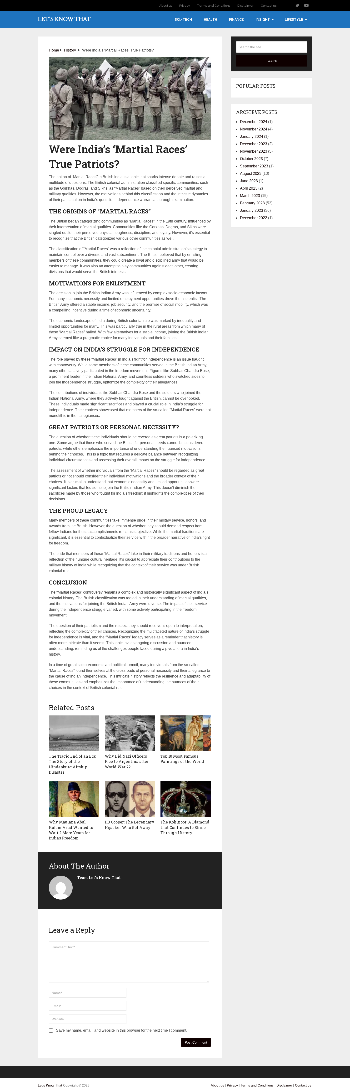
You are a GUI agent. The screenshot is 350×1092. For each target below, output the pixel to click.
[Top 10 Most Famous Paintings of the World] (185, 733)
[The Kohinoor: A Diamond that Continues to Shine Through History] (185, 799)
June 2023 (249, 181)
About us (165, 5)
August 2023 (250, 173)
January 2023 (251, 210)
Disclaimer (245, 5)
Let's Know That (64, 18)
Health (210, 19)
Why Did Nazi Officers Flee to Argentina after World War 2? (127, 761)
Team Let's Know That (99, 877)
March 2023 (250, 196)
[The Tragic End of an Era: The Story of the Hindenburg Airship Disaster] (74, 733)
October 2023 (251, 159)
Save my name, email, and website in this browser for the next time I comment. (121, 1030)
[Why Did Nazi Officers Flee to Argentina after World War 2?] (130, 733)
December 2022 (253, 218)
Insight (263, 19)
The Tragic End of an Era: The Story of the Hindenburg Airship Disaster (72, 764)
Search (271, 61)
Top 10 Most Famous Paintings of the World (182, 759)
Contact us (268, 5)
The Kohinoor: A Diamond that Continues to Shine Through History (184, 827)
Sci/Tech (183, 19)
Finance (236, 19)
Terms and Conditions (213, 5)
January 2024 (251, 137)
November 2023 (253, 151)
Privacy (184, 5)
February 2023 (252, 203)
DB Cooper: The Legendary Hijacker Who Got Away (129, 824)
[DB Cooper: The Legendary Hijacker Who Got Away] (130, 799)
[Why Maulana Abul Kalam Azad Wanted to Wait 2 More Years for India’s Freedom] (74, 799)
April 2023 (248, 188)
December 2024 (253, 122)
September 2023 (254, 166)
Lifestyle (294, 19)
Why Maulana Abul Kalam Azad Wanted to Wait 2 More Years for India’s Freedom (71, 829)
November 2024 (253, 129)
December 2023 (253, 144)
